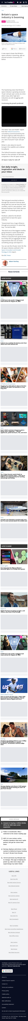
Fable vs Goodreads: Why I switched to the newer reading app (14, 832)
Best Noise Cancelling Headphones (14, 929)
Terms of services (20, 184)
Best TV (14, 912)
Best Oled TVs (14, 915)
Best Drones (14, 949)
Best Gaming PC (14, 899)
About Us (4, 977)
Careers (4, 1007)
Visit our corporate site (14, 966)
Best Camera (14, 942)
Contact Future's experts (8, 980)
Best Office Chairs (14, 936)
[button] (26, 2)
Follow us (15, 48)
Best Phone (14, 909)
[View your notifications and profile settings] (17, 2)
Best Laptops (14, 892)
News (3, 21)
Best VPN (14, 875)
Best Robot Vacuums (14, 952)
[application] (14, 115)
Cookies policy (5, 994)
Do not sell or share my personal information (13, 1011)
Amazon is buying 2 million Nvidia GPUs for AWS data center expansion (14, 825)
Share (5, 48)
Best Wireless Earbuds (14, 932)
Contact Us (4, 984)
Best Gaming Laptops (14, 895)
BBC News (7, 255)
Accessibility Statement (8, 1004)
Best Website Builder (14, 886)
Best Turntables (14, 925)
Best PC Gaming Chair (14, 902)
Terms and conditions (7, 987)
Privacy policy (5, 990)
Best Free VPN (14, 879)
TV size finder (13, 6)
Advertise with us (6, 997)
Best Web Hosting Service (14, 882)
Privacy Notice (22, 186)
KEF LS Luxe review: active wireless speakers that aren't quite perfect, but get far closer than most (14, 841)
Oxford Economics (14, 132)
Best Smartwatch (14, 919)
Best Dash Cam (14, 945)
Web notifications (6, 1001)
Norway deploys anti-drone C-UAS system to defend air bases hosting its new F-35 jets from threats (15, 851)
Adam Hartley (11, 21)
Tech (3, 10)
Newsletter (23, 48)
